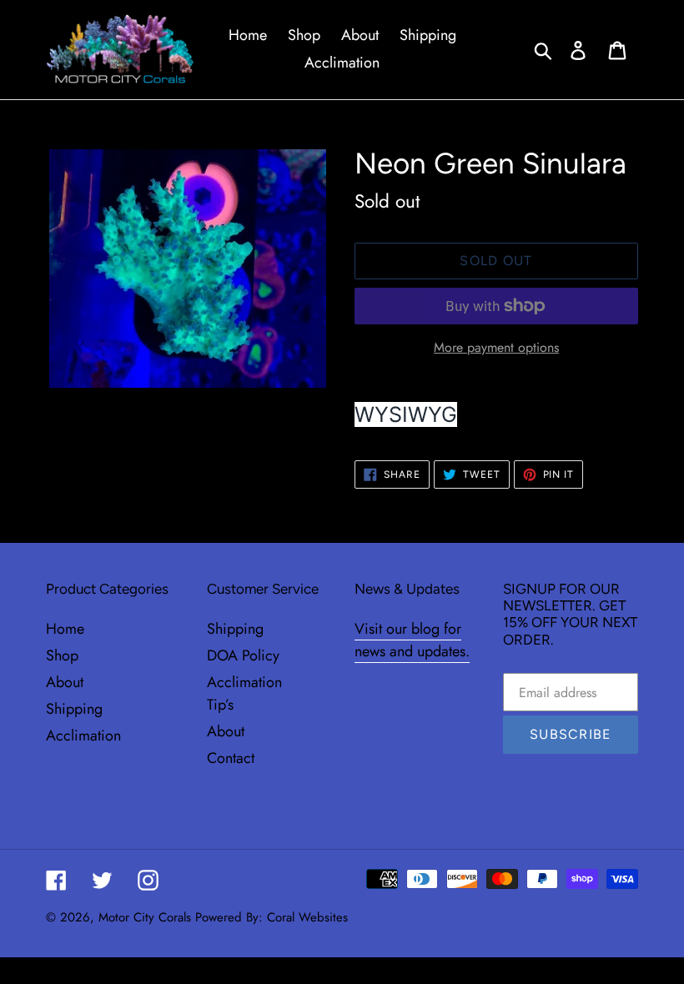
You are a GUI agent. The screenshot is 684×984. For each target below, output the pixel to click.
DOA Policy (243, 655)
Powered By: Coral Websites (271, 917)
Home (65, 629)
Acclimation (83, 735)
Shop (62, 655)
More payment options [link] (496, 347)
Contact (230, 758)
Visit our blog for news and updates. (412, 640)
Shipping (74, 709)
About (64, 682)
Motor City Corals (144, 917)
